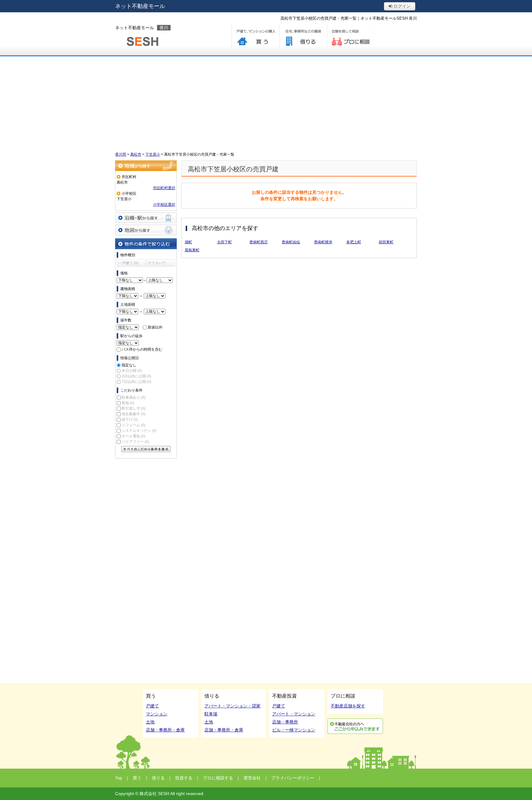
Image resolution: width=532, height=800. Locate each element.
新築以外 (155, 327)
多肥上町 (353, 242)
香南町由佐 (291, 242)
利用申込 (355, 726)
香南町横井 (323, 242)
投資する (183, 777)
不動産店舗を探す (348, 705)
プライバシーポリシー (292, 777)
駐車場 (210, 713)
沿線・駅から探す (146, 217)
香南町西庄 (258, 242)
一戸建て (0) (128, 263)
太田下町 (224, 242)
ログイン (401, 6)
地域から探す (146, 165)
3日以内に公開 (136, 376)
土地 (150, 721)
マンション (156, 713)
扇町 (188, 242)
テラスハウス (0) (157, 264)
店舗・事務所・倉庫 (165, 729)
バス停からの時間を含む (142, 349)
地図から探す (146, 230)
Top (118, 777)
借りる (303, 39)
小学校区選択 (164, 204)
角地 (128, 403)
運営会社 (252, 777)
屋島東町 (192, 250)
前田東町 (386, 242)
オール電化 (133, 436)
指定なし (129, 365)
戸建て (152, 705)
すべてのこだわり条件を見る (146, 449)
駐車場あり (133, 397)
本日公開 (132, 370)
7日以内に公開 (136, 382)
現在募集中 (133, 414)
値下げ (130, 419)
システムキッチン (139, 430)
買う (255, 39)
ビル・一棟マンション (293, 729)
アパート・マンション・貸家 (232, 705)
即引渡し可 (133, 408)
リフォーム (133, 425)
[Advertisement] (266, 102)
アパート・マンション (293, 713)
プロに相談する (351, 39)
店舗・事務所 (285, 721)
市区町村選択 (164, 188)
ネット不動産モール (140, 6)
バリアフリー (135, 442)
